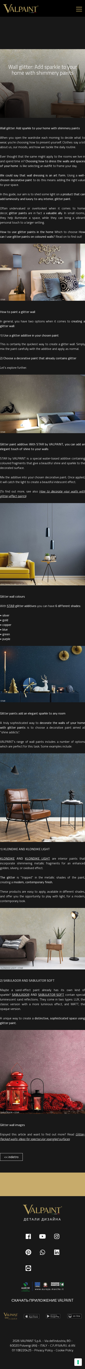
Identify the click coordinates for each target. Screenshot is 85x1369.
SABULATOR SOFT (51, 994)
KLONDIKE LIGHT (37, 858)
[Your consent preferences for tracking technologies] (78, 1362)
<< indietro (11, 1156)
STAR (10, 605)
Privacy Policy (43, 1350)
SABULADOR (20, 994)
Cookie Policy (64, 1350)
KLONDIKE (7, 858)
